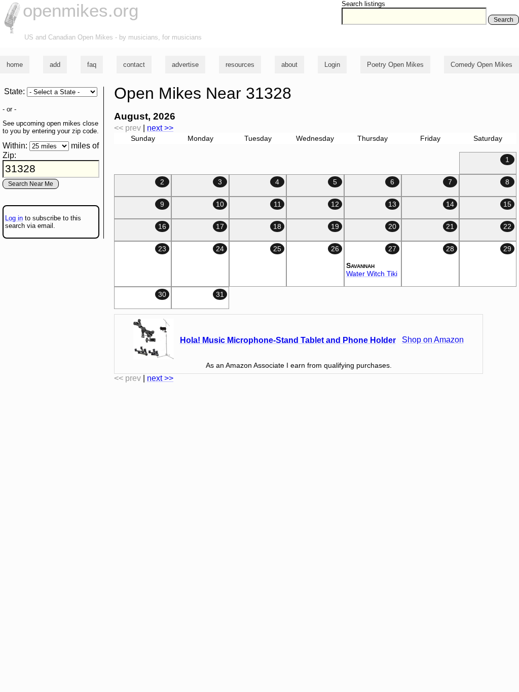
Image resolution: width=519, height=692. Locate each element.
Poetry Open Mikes (395, 64)
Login (332, 64)
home (15, 64)
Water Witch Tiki (371, 274)
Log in (14, 218)
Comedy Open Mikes (481, 64)
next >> (160, 128)
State (13, 91)
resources (240, 64)
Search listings (363, 4)
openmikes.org (80, 10)
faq (91, 64)
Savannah (360, 265)
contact (134, 64)
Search (503, 19)
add (55, 64)
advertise (185, 64)
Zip (8, 155)
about (289, 64)
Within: (15, 145)
